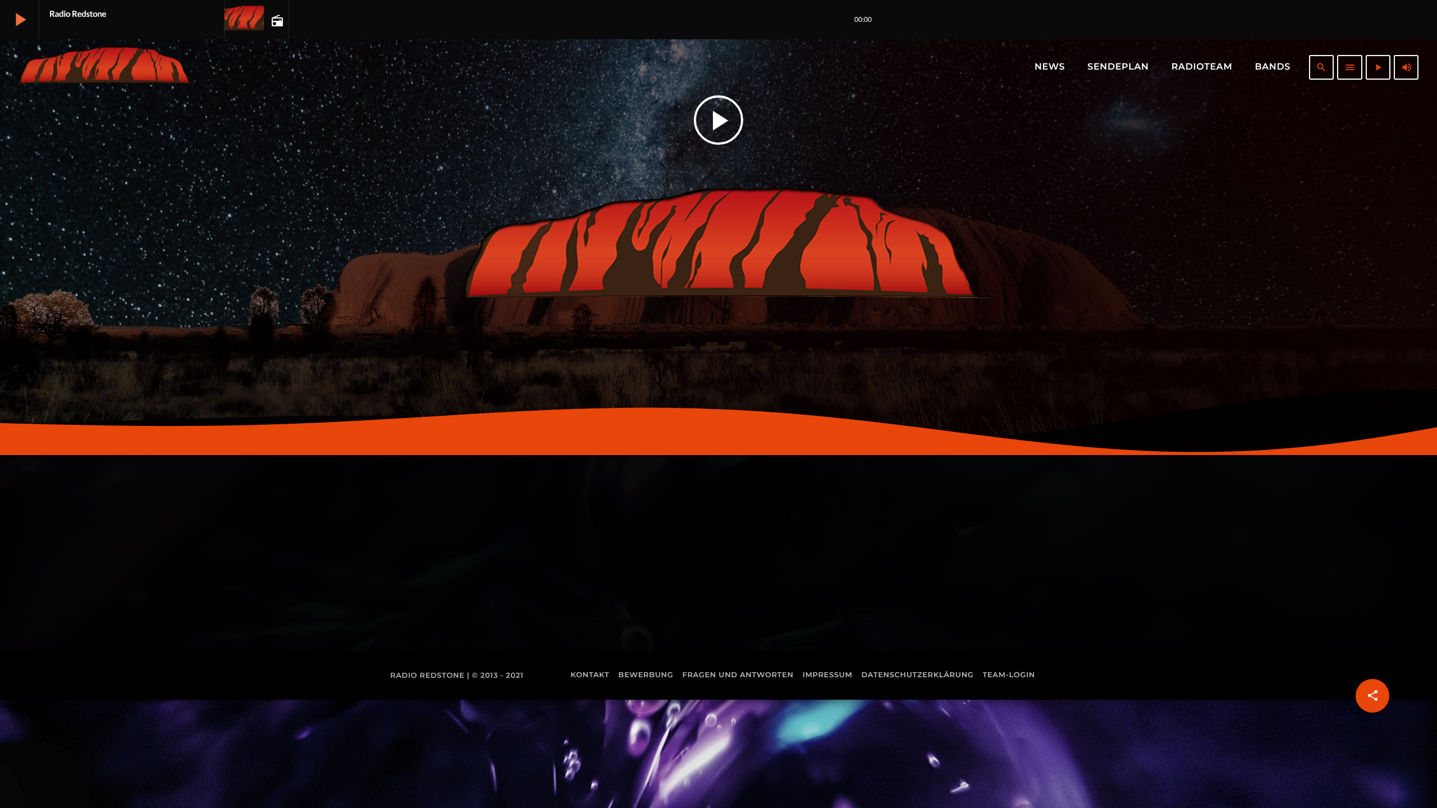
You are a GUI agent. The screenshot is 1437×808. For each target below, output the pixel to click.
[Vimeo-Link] (104, 67)
